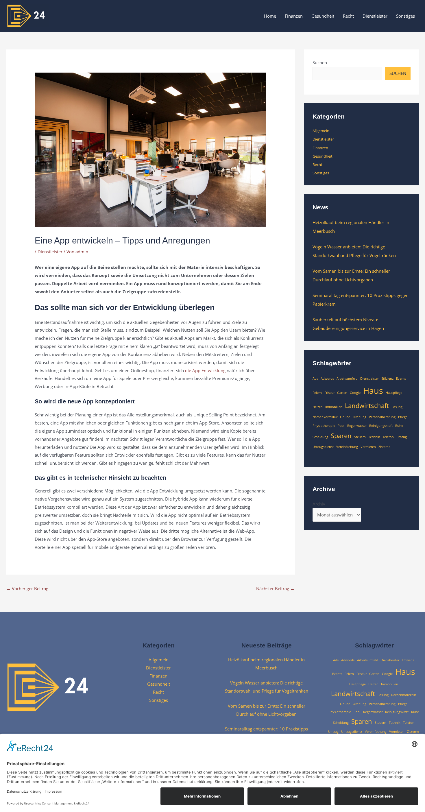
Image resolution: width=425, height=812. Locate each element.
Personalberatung (382, 417)
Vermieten (368, 447)
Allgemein (321, 130)
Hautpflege (394, 393)
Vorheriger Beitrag (27, 588)
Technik (374, 437)
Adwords (327, 379)
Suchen (320, 62)
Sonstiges (405, 16)
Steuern (360, 437)
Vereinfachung (347, 447)
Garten (342, 393)
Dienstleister (375, 16)
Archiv (319, 504)
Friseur (329, 393)
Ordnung (359, 417)
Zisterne (384, 447)
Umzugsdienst (323, 447)
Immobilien (333, 407)
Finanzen (294, 16)
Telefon (388, 437)
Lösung (396, 407)
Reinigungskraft (381, 426)
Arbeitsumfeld (347, 379)
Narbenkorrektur (325, 417)
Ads (315, 379)
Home (270, 16)
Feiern (317, 393)
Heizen (318, 407)
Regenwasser (357, 426)
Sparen (341, 435)
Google (355, 393)
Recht (348, 16)
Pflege (402, 417)
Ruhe (399, 426)
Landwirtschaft (367, 405)
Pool (341, 426)
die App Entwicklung (205, 370)
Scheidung (320, 437)
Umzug (401, 437)
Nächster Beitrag (275, 588)
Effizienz (387, 379)
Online (345, 417)
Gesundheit (322, 16)
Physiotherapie (324, 426)
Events (401, 379)
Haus (373, 390)
